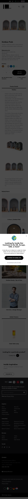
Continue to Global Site (14, 257)
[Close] (26, 236)
